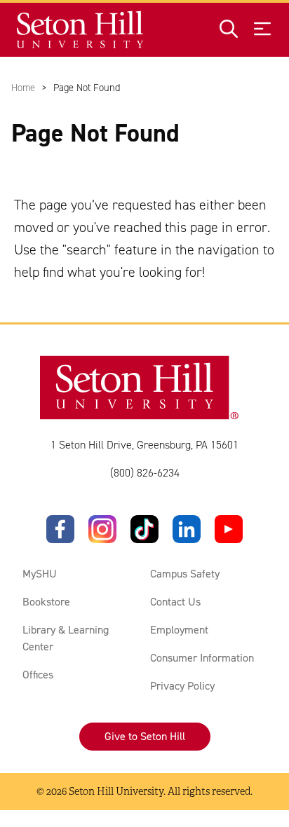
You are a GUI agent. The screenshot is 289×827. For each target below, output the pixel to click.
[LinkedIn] (187, 529)
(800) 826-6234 (145, 472)
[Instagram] (102, 529)
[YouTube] (229, 529)
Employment (179, 629)
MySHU (39, 573)
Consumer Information (202, 657)
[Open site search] (228, 30)
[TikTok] (144, 529)
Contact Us (175, 601)
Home (23, 88)
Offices (37, 674)
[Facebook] (60, 529)
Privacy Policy (182, 685)
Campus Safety (185, 573)
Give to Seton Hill (145, 736)
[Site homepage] (80, 29)
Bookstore (46, 601)
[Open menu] (262, 30)
